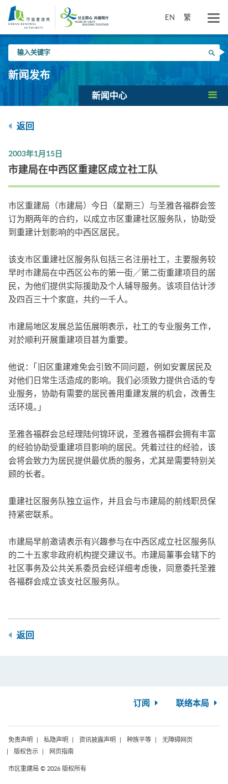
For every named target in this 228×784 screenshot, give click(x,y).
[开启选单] (214, 18)
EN (170, 17)
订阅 (142, 703)
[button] (153, 95)
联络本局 (193, 703)
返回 (24, 126)
